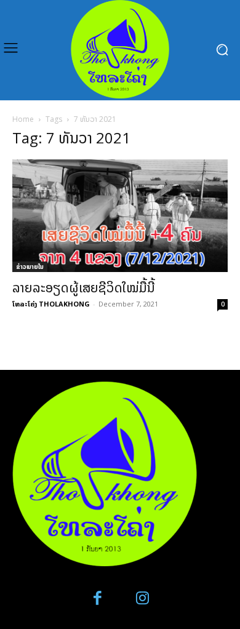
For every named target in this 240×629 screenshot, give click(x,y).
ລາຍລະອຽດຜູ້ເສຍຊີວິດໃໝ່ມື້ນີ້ (83, 287)
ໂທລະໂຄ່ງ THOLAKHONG (51, 303)
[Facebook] (98, 598)
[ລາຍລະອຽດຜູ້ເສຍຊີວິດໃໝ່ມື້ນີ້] (120, 215)
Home (23, 119)
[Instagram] (142, 598)
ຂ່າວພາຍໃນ (30, 266)
